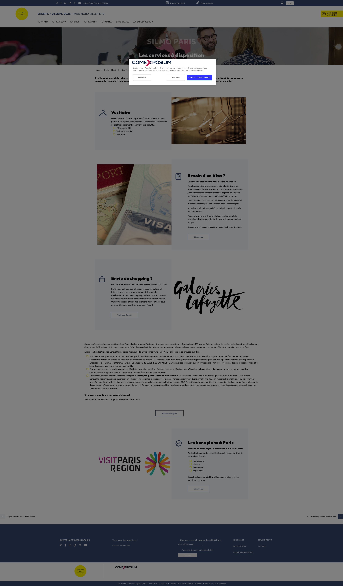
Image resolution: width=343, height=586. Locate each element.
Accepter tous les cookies (199, 77)
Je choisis (142, 77)
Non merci (176, 77)
